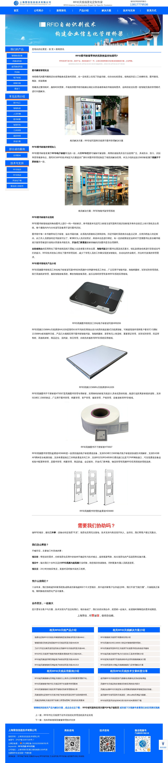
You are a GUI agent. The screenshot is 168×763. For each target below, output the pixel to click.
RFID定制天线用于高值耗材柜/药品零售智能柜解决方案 (123, 659)
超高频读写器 (17, 67)
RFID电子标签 (22, 756)
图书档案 (17, 119)
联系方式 (151, 10)
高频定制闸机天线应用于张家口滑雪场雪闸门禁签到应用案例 (59, 700)
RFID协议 (17, 175)
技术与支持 (129, 10)
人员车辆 (17, 114)
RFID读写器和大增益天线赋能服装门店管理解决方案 (122, 665)
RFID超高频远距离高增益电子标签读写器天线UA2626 (57, 659)
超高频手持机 (72, 756)
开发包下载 (17, 180)
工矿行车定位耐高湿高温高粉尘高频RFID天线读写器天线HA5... (60, 648)
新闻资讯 (61, 10)
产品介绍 (84, 10)
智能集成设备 (17, 56)
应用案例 (17, 155)
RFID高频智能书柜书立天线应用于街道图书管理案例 (56, 684)
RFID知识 (17, 169)
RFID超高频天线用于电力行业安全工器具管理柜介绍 (122, 654)
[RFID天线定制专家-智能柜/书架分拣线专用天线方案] (32, 3)
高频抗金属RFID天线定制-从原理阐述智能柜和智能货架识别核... (127, 689)
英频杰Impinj (34, 756)
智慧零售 (17, 125)
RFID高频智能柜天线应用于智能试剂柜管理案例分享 (56, 689)
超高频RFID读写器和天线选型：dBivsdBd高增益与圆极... (124, 695)
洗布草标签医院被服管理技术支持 (59, 720)
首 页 (51, 49)
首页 (16, 10)
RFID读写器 (44, 756)
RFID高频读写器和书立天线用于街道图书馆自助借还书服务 (125, 648)
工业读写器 (54, 756)
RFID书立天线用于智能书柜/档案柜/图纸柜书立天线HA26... (59, 654)
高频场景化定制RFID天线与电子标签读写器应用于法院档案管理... (61, 695)
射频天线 (17, 83)
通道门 (17, 89)
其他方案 (17, 141)
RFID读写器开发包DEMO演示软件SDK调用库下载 (121, 700)
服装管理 (17, 136)
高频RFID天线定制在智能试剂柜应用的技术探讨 (120, 684)
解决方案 (106, 10)
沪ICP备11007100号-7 (25, 740)
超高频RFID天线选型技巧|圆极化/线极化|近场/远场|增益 (123, 678)
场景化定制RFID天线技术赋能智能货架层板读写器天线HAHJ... (60, 637)
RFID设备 (63, 756)
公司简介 (38, 10)
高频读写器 (17, 61)
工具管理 (17, 130)
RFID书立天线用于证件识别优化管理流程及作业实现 (68, 715)
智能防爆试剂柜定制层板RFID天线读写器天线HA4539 (57, 643)
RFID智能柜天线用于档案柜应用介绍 (116, 637)
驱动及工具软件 (17, 186)
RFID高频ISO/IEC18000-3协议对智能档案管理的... (121, 643)
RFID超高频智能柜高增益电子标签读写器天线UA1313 (57, 665)
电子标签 (17, 78)
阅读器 (81, 756)
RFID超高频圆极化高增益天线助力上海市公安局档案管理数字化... (61, 678)
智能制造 (17, 108)
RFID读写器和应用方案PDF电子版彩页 (101, 708)
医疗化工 (17, 103)
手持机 (17, 72)
